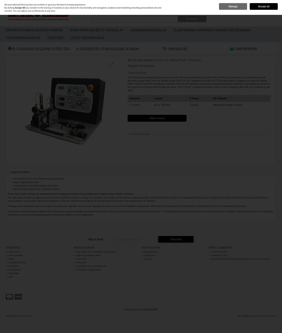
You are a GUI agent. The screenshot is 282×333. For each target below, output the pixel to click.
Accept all (263, 6)
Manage (233, 6)
